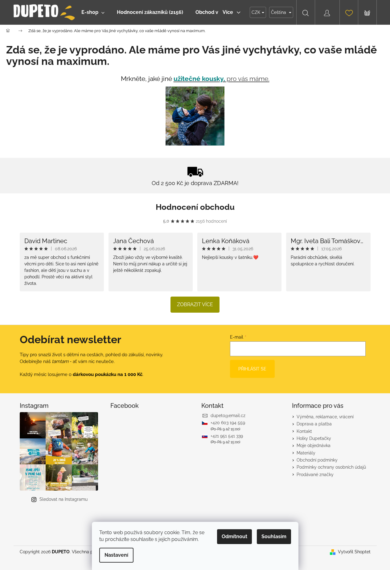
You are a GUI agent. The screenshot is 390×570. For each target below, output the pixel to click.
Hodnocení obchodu (195, 207)
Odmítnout (234, 536)
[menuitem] (93, 12)
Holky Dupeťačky (314, 438)
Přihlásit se (252, 368)
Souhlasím (273, 536)
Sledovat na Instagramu (63, 499)
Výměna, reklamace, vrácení (325, 416)
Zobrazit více (195, 304)
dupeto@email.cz (228, 415)
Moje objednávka (313, 445)
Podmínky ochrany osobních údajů (331, 467)
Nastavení (116, 555)
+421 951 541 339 (227, 435)
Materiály (306, 452)
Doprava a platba (314, 423)
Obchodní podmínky (317, 460)
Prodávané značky (315, 474)
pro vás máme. (221, 78)
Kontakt (304, 431)
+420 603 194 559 (228, 422)
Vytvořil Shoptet (354, 551)
